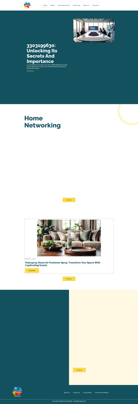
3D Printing (76, 5)
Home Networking (64, 5)
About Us (86, 5)
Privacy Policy (87, 392)
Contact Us (95, 5)
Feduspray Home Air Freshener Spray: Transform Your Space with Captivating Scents (62, 264)
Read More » (30, 71)
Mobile (52, 5)
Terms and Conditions (102, 392)
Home (45, 5)
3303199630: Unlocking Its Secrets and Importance (42, 53)
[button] (25, 246)
